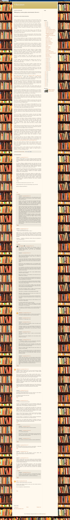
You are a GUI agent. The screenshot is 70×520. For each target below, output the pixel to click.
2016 (46, 79)
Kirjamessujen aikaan (48, 56)
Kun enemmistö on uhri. (49, 38)
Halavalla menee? (48, 46)
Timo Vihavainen (21, 245)
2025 (46, 23)
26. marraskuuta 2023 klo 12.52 (29, 245)
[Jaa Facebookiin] (30, 151)
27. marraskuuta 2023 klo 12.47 (26, 331)
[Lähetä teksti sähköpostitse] (25, 151)
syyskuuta (47, 59)
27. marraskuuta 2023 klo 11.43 (24, 451)
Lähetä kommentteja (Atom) (19, 508)
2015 (46, 80)
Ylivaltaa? (47, 45)
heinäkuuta (47, 62)
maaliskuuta (47, 67)
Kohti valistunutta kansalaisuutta (50, 32)
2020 (46, 74)
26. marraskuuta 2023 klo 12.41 (24, 369)
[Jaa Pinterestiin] (31, 151)
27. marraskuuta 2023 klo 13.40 (26, 339)
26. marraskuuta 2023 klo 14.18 (24, 390)
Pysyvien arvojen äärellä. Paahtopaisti (51, 53)
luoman (38, 513)
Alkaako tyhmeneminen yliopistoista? (51, 30)
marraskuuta (47, 28)
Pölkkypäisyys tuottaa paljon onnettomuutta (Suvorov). (49, 34)
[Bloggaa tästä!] (28, 151)
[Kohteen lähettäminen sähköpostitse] (27, 151)
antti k (17, 480)
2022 (46, 71)
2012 (46, 84)
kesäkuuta (47, 63)
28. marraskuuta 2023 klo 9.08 (23, 480)
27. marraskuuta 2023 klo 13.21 (26, 438)
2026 (46, 22)
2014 (46, 82)
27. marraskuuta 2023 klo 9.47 (26, 426)
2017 (46, 78)
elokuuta (47, 61)
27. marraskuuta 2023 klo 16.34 (26, 472)
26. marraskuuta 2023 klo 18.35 (26, 317)
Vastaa (17, 192)
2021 (46, 73)
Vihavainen (19, 4)
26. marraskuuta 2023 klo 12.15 (24, 157)
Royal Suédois (48, 54)
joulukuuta (47, 27)
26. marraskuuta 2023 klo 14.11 (26, 252)
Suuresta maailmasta (48, 41)
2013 (46, 83)
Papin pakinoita (48, 55)
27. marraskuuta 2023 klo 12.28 (24, 457)
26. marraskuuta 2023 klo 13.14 (26, 195)
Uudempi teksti (16, 507)
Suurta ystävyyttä (48, 40)
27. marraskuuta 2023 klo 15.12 (26, 355)
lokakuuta (47, 58)
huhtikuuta (47, 66)
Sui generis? (47, 49)
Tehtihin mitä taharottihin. (49, 42)
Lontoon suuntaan (48, 50)
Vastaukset (18, 194)
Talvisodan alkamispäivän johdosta (50, 29)
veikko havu (20, 312)
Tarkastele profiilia (51, 91)
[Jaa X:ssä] (29, 151)
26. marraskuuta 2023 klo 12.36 (24, 228)
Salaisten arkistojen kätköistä (49, 51)
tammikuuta (47, 70)
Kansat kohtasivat (48, 47)
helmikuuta (47, 68)
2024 (46, 24)
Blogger (45, 513)
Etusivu (27, 507)
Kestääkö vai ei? (48, 37)
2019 (46, 75)
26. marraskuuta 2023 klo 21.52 (24, 400)
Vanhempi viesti (39, 507)
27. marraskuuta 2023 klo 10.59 (26, 430)
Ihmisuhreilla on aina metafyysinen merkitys (50, 36)
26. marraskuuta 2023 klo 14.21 (26, 312)
